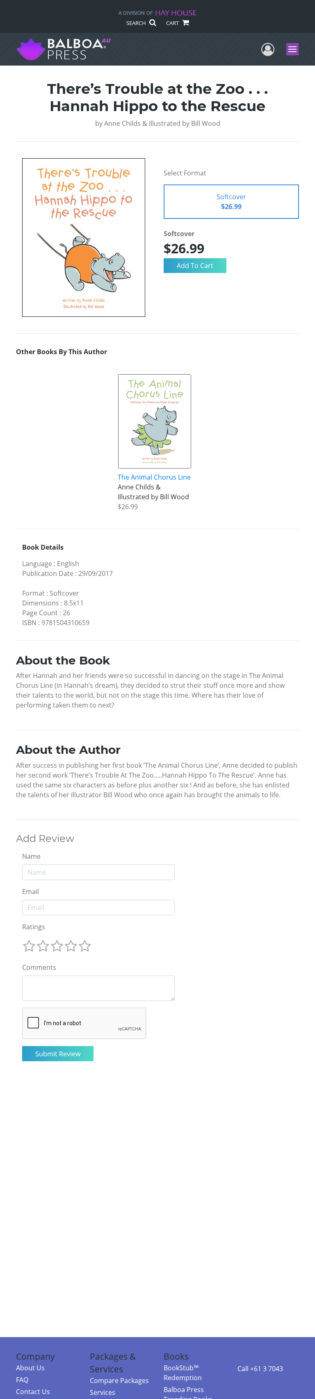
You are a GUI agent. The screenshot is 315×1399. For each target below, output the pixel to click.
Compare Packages (119, 1380)
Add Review (45, 838)
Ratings (33, 926)
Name (31, 856)
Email (30, 891)
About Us (30, 1367)
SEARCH (136, 23)
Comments (39, 967)
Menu (295, 49)
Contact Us (33, 1391)
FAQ (22, 1379)
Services (102, 1392)
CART (173, 23)
